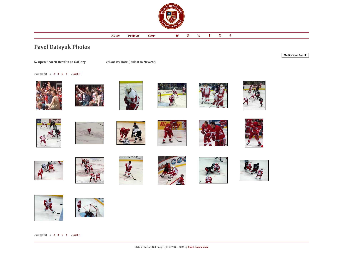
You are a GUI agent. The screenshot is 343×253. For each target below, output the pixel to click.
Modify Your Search (295, 55)
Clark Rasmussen (198, 247)
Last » (77, 73)
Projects (134, 35)
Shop (151, 35)
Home (115, 35)
